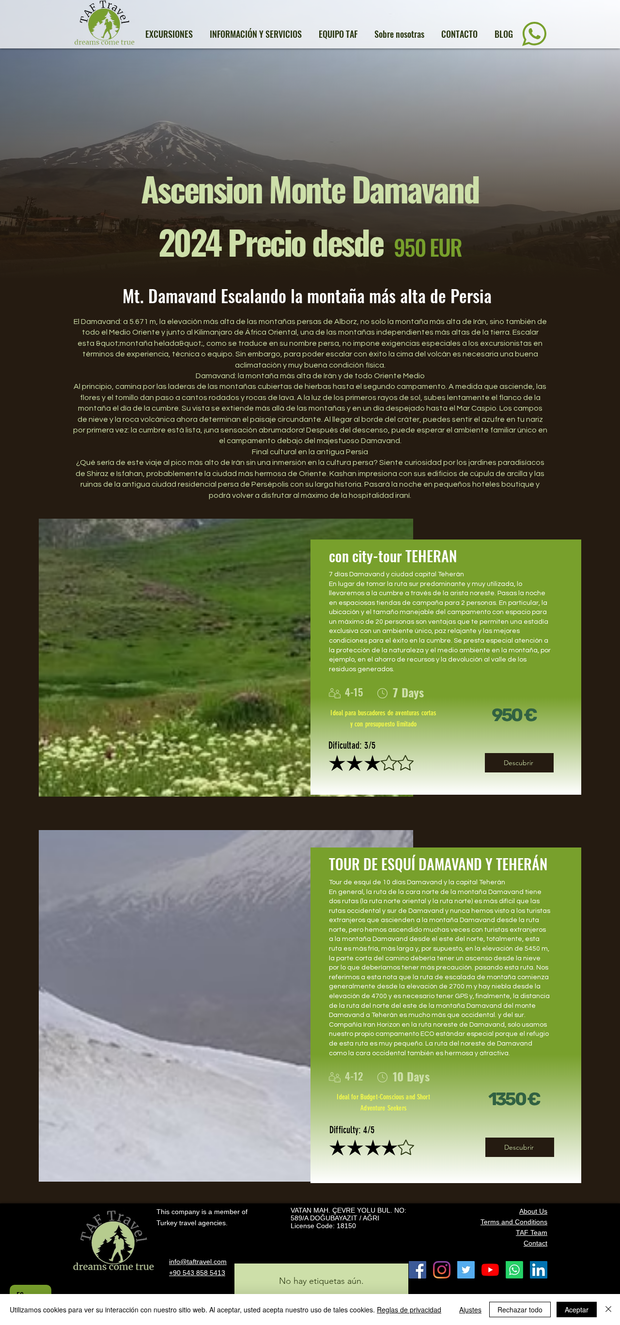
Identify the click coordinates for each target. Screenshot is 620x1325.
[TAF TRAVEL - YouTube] (490, 1270)
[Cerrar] (608, 1309)
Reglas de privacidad (409, 1309)
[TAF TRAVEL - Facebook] (417, 1270)
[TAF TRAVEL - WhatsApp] (514, 1270)
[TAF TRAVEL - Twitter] (466, 1270)
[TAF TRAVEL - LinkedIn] (538, 1270)
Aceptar (577, 1309)
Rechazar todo (519, 1309)
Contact (535, 1243)
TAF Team (531, 1232)
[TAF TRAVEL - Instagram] (441, 1270)
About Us (533, 1211)
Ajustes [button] (470, 1309)
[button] (170, 34)
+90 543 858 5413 (197, 1273)
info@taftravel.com (198, 1261)
